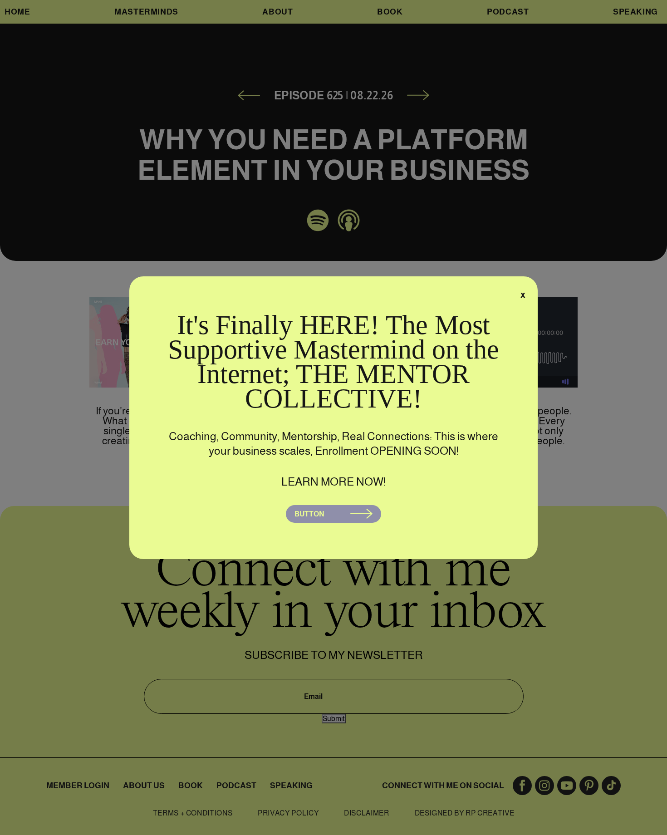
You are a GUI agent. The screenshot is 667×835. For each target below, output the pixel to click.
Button (309, 514)
